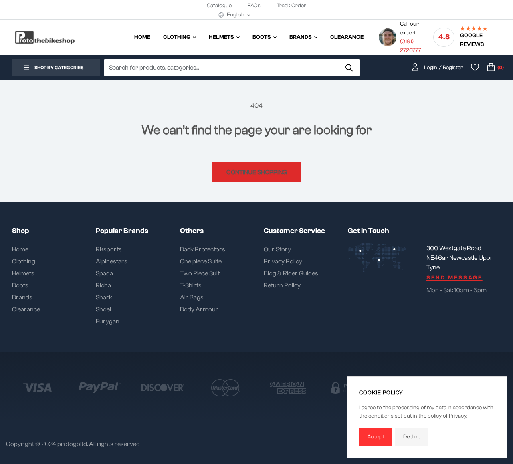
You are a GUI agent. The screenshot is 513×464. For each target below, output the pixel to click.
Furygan (107, 321)
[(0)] (491, 67)
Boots (20, 285)
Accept (375, 437)
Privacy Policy (283, 261)
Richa (103, 285)
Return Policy (282, 285)
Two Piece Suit (200, 273)
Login (430, 67)
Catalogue (220, 5)
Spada (104, 273)
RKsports (109, 249)
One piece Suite (201, 261)
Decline (411, 437)
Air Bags (192, 297)
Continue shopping (256, 172)
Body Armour (199, 309)
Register (453, 67)
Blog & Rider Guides (291, 273)
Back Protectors (202, 249)
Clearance (26, 309)
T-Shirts (191, 285)
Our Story (277, 249)
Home (20, 249)
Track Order (291, 5)
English (235, 15)
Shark (104, 297)
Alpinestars (111, 261)
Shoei (103, 309)
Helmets (23, 273)
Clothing (23, 261)
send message (454, 278)
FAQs (255, 5)
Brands (22, 297)
